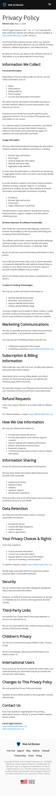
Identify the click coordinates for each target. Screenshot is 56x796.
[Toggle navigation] (49, 5)
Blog (28, 750)
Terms (31, 755)
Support (20, 750)
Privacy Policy (20, 755)
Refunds (36, 750)
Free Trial (11, 750)
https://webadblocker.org (13, 35)
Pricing (39, 755)
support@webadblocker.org (41, 349)
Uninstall (45, 750)
